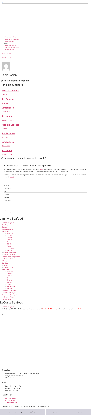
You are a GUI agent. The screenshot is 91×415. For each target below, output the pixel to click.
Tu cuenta (7, 116)
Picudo (9, 250)
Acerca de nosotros (12, 39)
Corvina (9, 235)
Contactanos (9, 41)
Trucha (9, 242)
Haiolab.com (82, 309)
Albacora (10, 233)
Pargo (9, 246)
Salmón (9, 240)
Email (5, 191)
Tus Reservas (8, 99)
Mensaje (6, 197)
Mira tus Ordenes (10, 90)
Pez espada (11, 248)
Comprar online (10, 37)
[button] (45, 43)
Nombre (6, 185)
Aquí (41, 169)
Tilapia (9, 244)
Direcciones (8, 107)
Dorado (9, 237)
